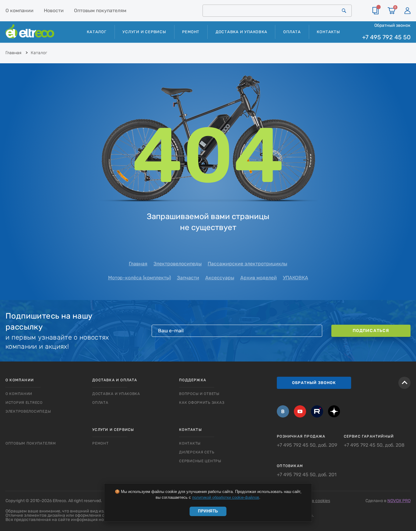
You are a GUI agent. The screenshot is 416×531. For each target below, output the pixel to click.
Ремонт (190, 32)
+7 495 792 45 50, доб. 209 (307, 445)
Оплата (292, 32)
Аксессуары (219, 278)
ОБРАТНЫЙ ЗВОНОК (314, 382)
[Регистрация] (407, 10)
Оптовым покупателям (100, 10)
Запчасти (188, 278)
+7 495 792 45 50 (386, 37)
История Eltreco (24, 402)
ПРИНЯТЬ (208, 511)
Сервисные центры (200, 461)
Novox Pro (399, 500)
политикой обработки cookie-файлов (225, 497)
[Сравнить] (375, 10)
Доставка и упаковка (241, 32)
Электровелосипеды (177, 264)
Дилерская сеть (196, 452)
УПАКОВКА (295, 278)
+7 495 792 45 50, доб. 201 (307, 474)
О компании (19, 10)
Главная (138, 264)
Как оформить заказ (201, 402)
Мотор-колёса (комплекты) (139, 278)
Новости (54, 10)
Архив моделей (258, 278)
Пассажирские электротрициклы (247, 264)
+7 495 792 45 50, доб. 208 (374, 445)
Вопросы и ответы (199, 394)
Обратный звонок (392, 25)
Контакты (328, 32)
